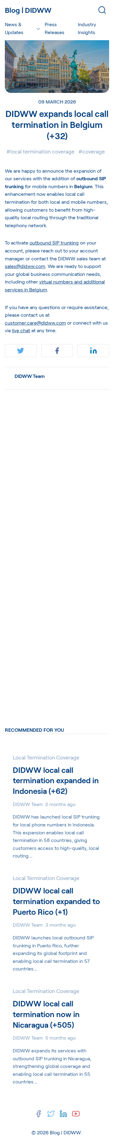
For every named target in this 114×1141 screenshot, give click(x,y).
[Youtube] (76, 1114)
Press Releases (54, 28)
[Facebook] (38, 1114)
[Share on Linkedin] (93, 350)
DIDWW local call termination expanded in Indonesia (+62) (56, 780)
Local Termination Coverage (46, 757)
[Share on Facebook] (57, 350)
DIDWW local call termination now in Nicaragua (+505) (46, 1014)
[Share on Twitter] (20, 350)
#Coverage (91, 151)
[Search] (102, 10)
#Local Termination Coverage (40, 151)
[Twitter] (51, 1114)
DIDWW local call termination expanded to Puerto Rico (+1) (56, 901)
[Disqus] (57, 470)
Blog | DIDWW (65, 1132)
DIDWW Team (30, 376)
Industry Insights (87, 28)
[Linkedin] (63, 1114)
